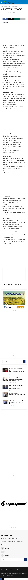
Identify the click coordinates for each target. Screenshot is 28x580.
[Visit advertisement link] (14, 300)
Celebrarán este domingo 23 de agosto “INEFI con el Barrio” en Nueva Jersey (16, 402)
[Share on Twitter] (11, 19)
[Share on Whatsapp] (17, 19)
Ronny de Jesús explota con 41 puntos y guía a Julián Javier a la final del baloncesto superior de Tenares (16, 371)
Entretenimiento (7, 6)
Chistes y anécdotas (15, 6)
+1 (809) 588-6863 (19, 541)
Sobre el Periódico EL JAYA (6, 569)
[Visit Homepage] (9, 2)
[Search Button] (24, 361)
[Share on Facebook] (5, 19)
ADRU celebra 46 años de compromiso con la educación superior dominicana (16, 379)
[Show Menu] (1, 2)
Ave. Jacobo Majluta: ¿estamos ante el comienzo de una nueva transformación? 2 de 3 (16, 387)
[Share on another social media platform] (22, 19)
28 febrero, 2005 (11, 12)
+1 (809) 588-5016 (10, 541)
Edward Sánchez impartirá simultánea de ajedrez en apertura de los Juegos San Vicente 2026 (17, 394)
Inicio (2, 6)
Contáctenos (17, 569)
